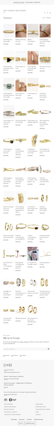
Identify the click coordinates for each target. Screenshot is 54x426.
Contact (38, 414)
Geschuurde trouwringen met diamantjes (33, 208)
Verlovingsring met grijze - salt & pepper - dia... (33, 179)
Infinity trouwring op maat (20, 40)
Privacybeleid (14, 419)
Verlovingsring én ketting (45, 263)
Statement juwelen (10, 412)
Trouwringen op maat (20, 67)
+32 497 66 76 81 (9, 370)
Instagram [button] (14, 355)
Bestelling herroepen (38, 419)
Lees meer (5, 44)
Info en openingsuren (11, 378)
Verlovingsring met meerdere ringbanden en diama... (19, 209)
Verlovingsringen (10, 406)
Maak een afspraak (10, 394)
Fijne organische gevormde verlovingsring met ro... (44, 123)
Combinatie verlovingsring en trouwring (33, 151)
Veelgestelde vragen (42, 409)
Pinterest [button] (23, 355)
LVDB (44, 17)
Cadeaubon (39, 404)
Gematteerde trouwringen (7, 319)
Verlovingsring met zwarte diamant (7, 151)
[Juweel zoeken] (44, 12)
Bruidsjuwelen (9, 409)
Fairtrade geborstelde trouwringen (43, 208)
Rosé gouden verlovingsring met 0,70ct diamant (19, 180)
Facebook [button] (6, 355)
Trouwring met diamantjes (7, 40)
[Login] (47, 12)
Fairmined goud (40, 406)
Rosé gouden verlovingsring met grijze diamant (19, 265)
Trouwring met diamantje (19, 94)
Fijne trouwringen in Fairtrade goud (8, 236)
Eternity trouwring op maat (45, 67)
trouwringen (21, 392)
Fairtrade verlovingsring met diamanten (44, 179)
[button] (4, 12)
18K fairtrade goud (20, 318)
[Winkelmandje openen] (50, 12)
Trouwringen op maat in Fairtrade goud (45, 151)
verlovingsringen (11, 392)
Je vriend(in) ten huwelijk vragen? (32, 263)
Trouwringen (8, 404)
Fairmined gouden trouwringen (20, 121)
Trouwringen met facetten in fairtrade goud (33, 320)
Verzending (29, 419)
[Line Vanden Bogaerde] (14, 10)
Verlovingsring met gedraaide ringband (32, 68)
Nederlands (30, 423)
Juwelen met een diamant (12, 414)
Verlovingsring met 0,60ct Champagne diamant (7, 180)
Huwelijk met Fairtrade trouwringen (7, 293)
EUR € (21, 423)
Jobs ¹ (37, 412)
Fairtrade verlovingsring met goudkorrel (20, 237)
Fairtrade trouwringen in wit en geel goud (20, 293)
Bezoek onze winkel (19, 2)
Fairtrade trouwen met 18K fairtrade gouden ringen (45, 293)
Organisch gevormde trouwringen (43, 95)
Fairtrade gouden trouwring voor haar (45, 237)
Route (6, 387)
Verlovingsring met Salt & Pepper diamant (45, 41)
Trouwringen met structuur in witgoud (8, 122)
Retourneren (22, 419)
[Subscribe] (48, 349)
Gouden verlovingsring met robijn (32, 237)
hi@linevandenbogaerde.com (12, 372)
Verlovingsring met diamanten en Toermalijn (8, 95)
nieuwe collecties (24, 342)
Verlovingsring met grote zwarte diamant (8, 68)
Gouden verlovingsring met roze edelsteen (19, 151)
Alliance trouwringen (31, 40)
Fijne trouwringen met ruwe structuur (8, 208)
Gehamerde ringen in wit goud (33, 292)
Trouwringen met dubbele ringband (33, 121)
